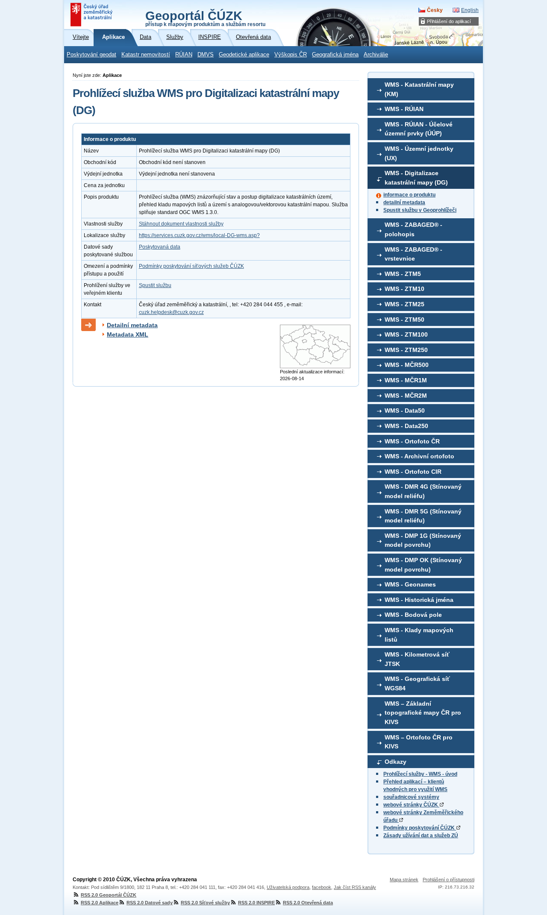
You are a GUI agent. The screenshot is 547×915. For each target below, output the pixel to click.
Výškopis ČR (290, 55)
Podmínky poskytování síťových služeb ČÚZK (191, 266)
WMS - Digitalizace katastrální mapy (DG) (416, 178)
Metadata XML (127, 334)
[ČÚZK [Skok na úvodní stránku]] (92, 14)
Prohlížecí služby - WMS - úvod (420, 774)
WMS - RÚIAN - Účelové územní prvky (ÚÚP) (419, 129)
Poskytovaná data (159, 247)
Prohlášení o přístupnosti (448, 879)
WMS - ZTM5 (403, 273)
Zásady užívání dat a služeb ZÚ (420, 836)
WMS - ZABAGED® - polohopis (413, 229)
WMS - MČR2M (406, 395)
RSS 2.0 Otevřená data (308, 902)
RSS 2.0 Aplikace (99, 902)
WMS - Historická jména (419, 599)
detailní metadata (404, 202)
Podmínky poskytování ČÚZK (419, 828)
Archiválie (376, 55)
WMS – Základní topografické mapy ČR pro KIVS (423, 712)
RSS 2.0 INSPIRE (256, 902)
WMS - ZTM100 (406, 334)
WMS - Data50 (405, 410)
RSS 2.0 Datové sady (149, 902)
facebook (321, 887)
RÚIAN (183, 55)
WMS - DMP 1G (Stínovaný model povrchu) (423, 540)
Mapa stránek (404, 879)
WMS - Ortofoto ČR (412, 441)
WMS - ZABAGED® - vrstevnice (413, 254)
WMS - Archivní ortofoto (419, 456)
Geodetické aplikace (244, 55)
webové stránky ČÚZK (411, 805)
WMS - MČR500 (407, 364)
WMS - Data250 (406, 425)
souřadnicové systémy (411, 797)
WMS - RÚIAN (404, 109)
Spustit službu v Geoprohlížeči (419, 210)
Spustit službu (155, 285)
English (470, 10)
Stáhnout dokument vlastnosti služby (181, 224)
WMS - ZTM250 (406, 349)
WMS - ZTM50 (404, 319)
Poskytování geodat (91, 55)
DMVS (205, 55)
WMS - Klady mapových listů (419, 635)
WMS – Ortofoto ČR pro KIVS (419, 742)
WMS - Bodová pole (413, 614)
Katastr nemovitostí (145, 55)
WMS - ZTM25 (404, 304)
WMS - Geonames (410, 584)
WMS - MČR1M (406, 380)
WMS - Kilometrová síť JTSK (417, 659)
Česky (435, 10)
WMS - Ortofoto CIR (413, 471)
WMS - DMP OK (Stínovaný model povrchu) (423, 565)
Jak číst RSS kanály (355, 887)
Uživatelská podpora (288, 887)
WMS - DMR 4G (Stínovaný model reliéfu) (423, 491)
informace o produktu (409, 195)
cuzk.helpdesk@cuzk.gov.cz (171, 312)
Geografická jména (335, 55)
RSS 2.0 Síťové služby (205, 902)
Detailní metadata (132, 325)
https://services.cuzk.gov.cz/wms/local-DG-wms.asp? (199, 235)
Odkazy (395, 761)
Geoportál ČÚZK (205, 18)
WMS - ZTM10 (404, 288)
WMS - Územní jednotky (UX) (419, 153)
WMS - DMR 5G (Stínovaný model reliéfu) (423, 516)
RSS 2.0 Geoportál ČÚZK (108, 894)
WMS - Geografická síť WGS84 (417, 683)
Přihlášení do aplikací (449, 21)
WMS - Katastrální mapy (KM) (419, 89)
